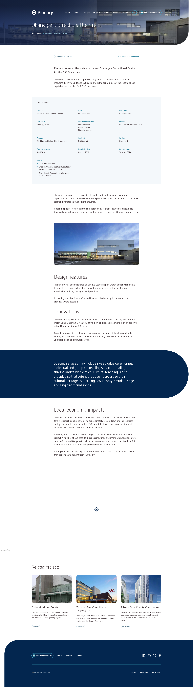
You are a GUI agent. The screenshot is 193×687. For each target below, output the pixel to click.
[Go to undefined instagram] (149, 655)
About (67, 12)
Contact (125, 12)
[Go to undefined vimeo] (160, 655)
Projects (96, 12)
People (87, 12)
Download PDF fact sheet (128, 56)
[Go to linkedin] (144, 655)
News (106, 12)
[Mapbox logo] (5, 550)
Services (76, 12)
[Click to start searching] (134, 12)
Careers (115, 12)
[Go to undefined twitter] (154, 655)
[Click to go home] (33, 33)
